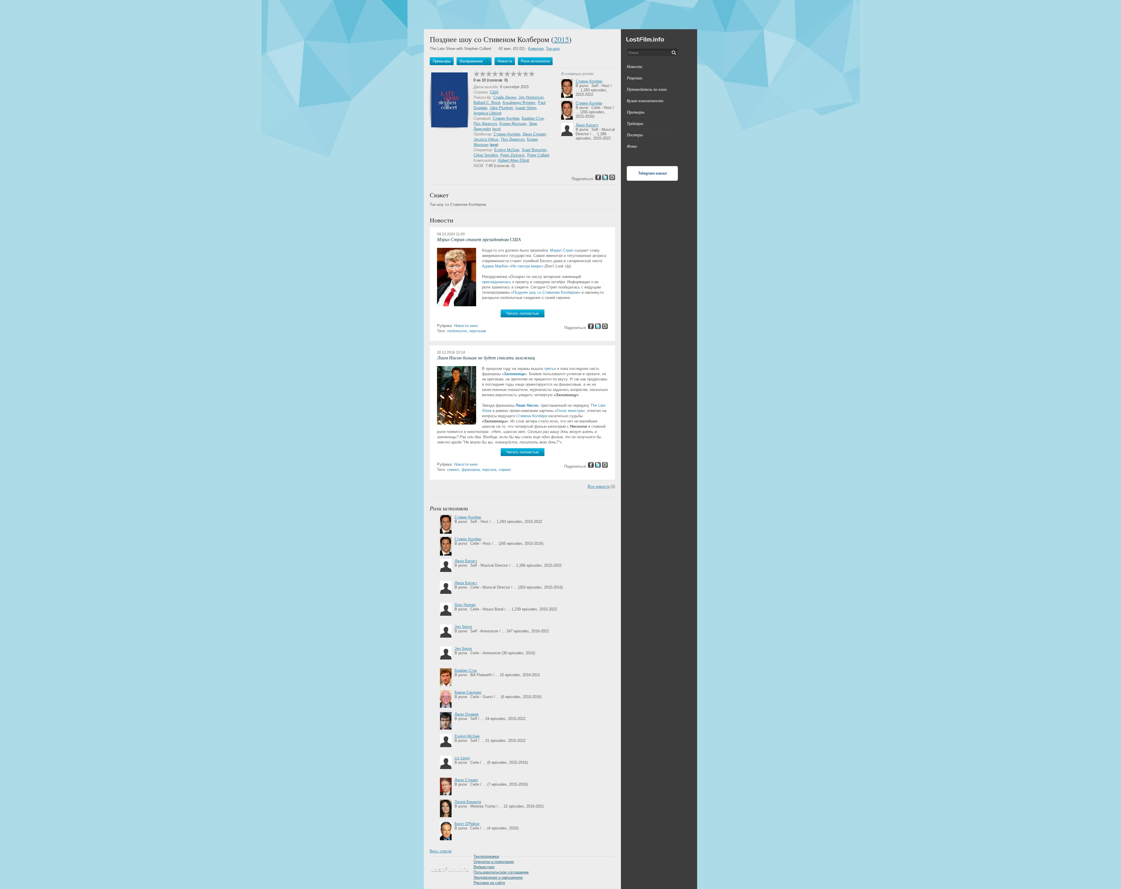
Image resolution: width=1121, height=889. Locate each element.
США (494, 92)
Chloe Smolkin (486, 155)
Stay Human (465, 605)
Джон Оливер (466, 714)
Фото (632, 146)
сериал (505, 469)
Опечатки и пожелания (494, 862)
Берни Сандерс (468, 692)
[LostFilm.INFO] (560, 14)
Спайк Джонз (504, 97)
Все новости (599, 486)
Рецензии (634, 78)
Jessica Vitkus (486, 139)
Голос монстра (570, 410)
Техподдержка (486, 856)
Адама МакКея (495, 266)
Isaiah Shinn (525, 108)
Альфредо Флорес (519, 102)
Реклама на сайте (489, 883)
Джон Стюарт (534, 134)
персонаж (477, 331)
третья (550, 368)
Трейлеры (635, 123)
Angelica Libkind (487, 113)
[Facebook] (591, 328)
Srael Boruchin (534, 150)
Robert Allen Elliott (513, 160)
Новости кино (466, 325)
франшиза (471, 469)
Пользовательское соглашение (501, 872)
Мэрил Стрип (561, 250)
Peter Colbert (538, 155)
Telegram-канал (652, 173)
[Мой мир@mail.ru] (605, 328)
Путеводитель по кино (647, 89)
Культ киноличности (645, 100)
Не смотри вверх (526, 266)
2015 (561, 39)
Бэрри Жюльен (512, 123)
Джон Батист (587, 125)
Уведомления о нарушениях (498, 877)
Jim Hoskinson (531, 97)
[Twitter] (598, 328)
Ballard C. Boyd (487, 102)
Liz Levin (462, 758)
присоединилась (496, 282)
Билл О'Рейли (467, 824)
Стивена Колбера (531, 416)
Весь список (441, 851)
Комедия (536, 48)
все (496, 129)
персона (489, 469)
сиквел (453, 469)
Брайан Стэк (533, 118)
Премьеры (635, 112)
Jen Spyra (463, 626)
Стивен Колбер (506, 118)
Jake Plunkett (501, 108)
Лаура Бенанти (468, 802)
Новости (634, 66)
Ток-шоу (553, 48)
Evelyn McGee (506, 150)
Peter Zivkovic (512, 155)
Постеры (635, 135)
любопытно (457, 331)
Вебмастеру (484, 867)
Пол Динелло (485, 123)
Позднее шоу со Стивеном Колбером (545, 292)
